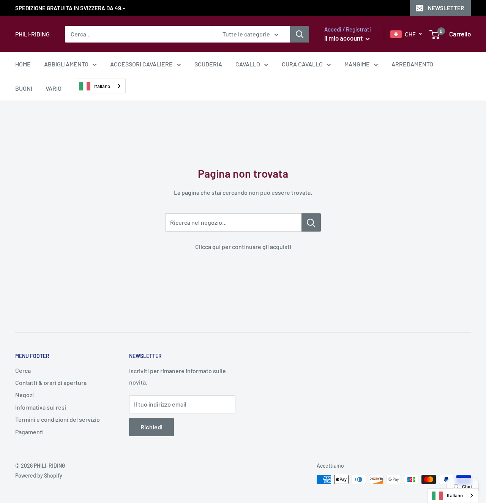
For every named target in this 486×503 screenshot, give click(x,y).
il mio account (344, 38)
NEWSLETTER (446, 8)
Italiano (102, 86)
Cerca (23, 370)
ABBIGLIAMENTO (66, 64)
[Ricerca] (299, 34)
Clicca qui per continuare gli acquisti (243, 246)
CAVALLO (247, 64)
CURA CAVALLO (302, 64)
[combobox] (100, 86)
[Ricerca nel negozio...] (311, 222)
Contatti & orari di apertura (51, 382)
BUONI (23, 88)
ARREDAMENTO (412, 64)
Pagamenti (29, 431)
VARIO (54, 88)
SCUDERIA (208, 64)
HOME (23, 64)
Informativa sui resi (40, 407)
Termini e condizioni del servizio (57, 419)
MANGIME (357, 64)
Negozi (24, 394)
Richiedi (151, 426)
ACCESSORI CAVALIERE (141, 64)
